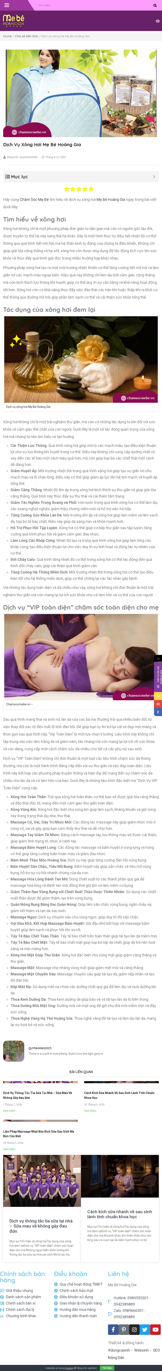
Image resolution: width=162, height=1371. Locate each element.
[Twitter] (145, 1329)
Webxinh (141, 1350)
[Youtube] (155, 1329)
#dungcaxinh (119, 1350)
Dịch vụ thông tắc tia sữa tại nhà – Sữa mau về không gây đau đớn (41, 1226)
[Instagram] (134, 1329)
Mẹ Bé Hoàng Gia (111, 199)
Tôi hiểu (107, 1368)
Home (7, 36)
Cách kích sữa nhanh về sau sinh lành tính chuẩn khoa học (119, 1214)
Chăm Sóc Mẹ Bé (34, 199)
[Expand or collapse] (154, 176)
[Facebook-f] (113, 1329)
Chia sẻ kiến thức (26, 36)
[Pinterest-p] (124, 1329)
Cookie (69, 1368)
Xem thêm (9, 1110)
